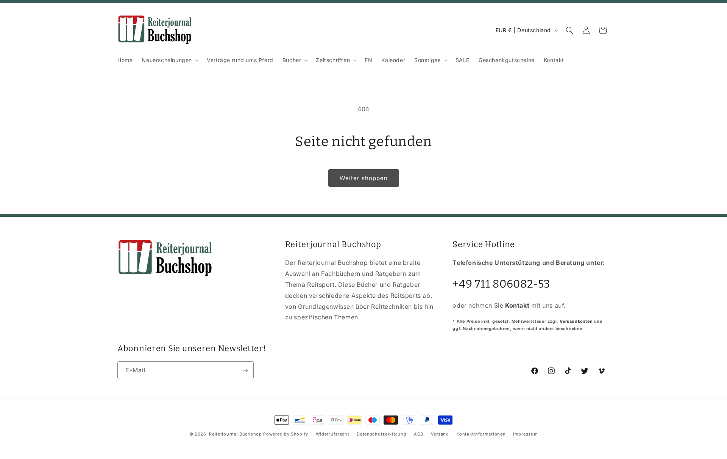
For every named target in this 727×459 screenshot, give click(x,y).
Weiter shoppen (364, 178)
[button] (169, 60)
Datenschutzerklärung (381, 433)
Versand (440, 433)
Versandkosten (576, 321)
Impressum (525, 433)
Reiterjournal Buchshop (235, 434)
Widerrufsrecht (332, 433)
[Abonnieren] (245, 370)
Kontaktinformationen (480, 433)
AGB (418, 433)
